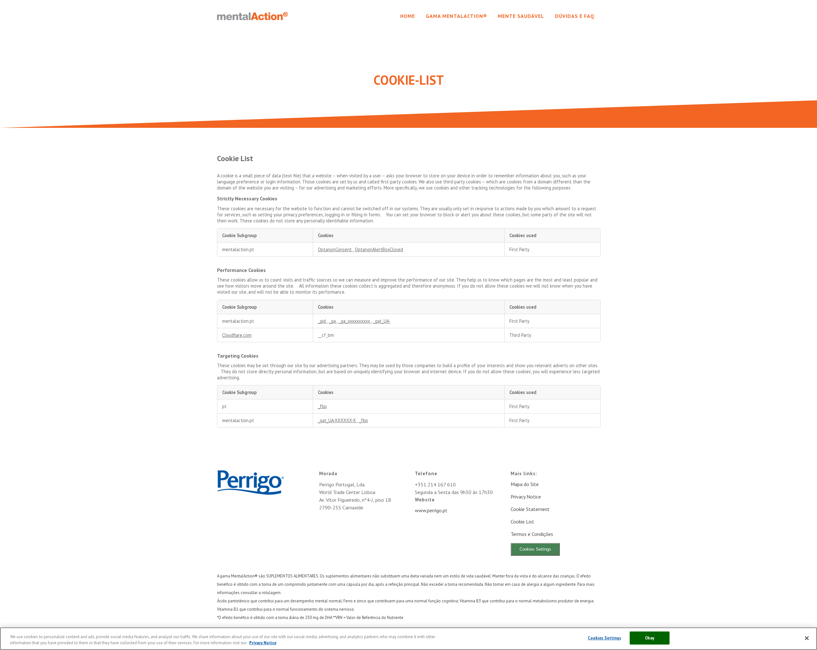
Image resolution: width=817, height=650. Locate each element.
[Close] (807, 638)
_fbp (322, 406)
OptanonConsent (335, 249)
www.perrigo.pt (431, 510)
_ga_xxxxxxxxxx (355, 321)
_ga (333, 321)
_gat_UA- (381, 321)
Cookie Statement (530, 509)
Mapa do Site (525, 484)
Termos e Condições (532, 534)
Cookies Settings (535, 549)
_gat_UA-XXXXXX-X (337, 420)
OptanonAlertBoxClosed (379, 249)
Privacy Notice (526, 496)
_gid (322, 321)
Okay (650, 638)
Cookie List (522, 521)
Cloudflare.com (236, 335)
